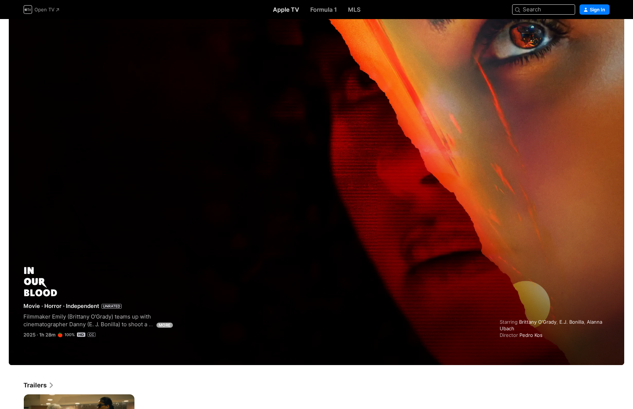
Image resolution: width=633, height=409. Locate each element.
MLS (354, 9)
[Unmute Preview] (604, 33)
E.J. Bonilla (571, 322)
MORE (165, 325)
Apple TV (286, 9)
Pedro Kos (531, 335)
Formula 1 (323, 9)
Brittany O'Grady (537, 322)
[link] (38, 385)
